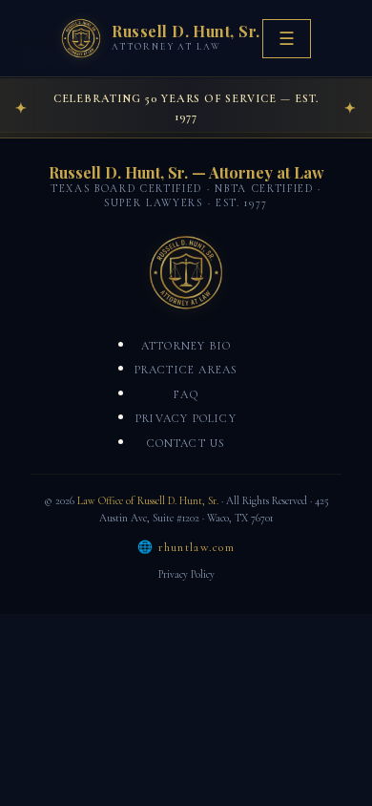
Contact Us (186, 443)
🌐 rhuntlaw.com (186, 547)
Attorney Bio (186, 345)
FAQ (186, 394)
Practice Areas (186, 369)
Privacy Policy (186, 418)
